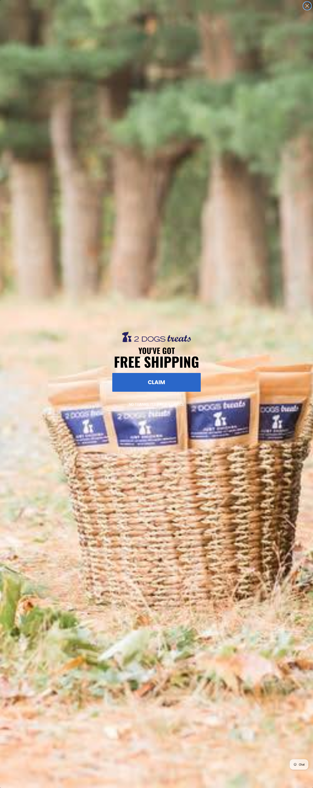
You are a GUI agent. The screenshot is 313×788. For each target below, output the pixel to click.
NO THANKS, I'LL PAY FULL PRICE (156, 404)
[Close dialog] (307, 6)
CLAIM (156, 382)
